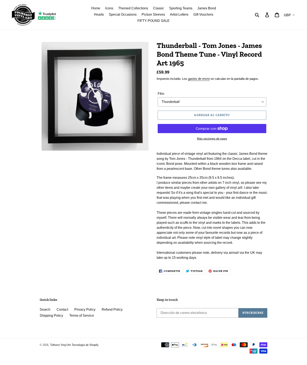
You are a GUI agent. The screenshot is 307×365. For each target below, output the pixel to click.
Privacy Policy (84, 309)
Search (45, 309)
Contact (62, 309)
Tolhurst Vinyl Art (60, 344)
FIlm (161, 93)
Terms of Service (81, 315)
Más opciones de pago (212, 138)
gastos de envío (199, 78)
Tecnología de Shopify (85, 344)
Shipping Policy (51, 315)
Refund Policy (112, 309)
